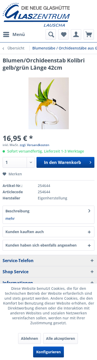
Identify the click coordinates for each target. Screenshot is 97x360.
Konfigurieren (48, 351)
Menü (18, 34)
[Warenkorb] (89, 34)
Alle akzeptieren (60, 338)
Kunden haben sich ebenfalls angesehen (41, 245)
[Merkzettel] (63, 34)
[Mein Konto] (76, 34)
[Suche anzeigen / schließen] (51, 34)
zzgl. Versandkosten (34, 145)
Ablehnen (29, 338)
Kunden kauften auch (24, 231)
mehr (10, 218)
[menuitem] (13, 34)
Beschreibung (17, 210)
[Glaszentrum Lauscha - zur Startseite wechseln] (48, 15)
